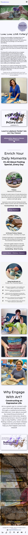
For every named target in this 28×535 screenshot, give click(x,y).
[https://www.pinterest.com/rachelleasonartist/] (14, 532)
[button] (26, 2)
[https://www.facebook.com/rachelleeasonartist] (25, 532)
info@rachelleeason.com (14, 530)
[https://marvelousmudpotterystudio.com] (14, 118)
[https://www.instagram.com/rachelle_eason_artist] (10, 532)
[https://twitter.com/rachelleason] (18, 532)
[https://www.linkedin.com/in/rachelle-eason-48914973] (2, 532)
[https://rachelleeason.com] (5, 2)
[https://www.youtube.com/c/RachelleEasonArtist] (21, 532)
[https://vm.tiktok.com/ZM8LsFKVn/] (6, 532)
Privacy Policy (14, 528)
